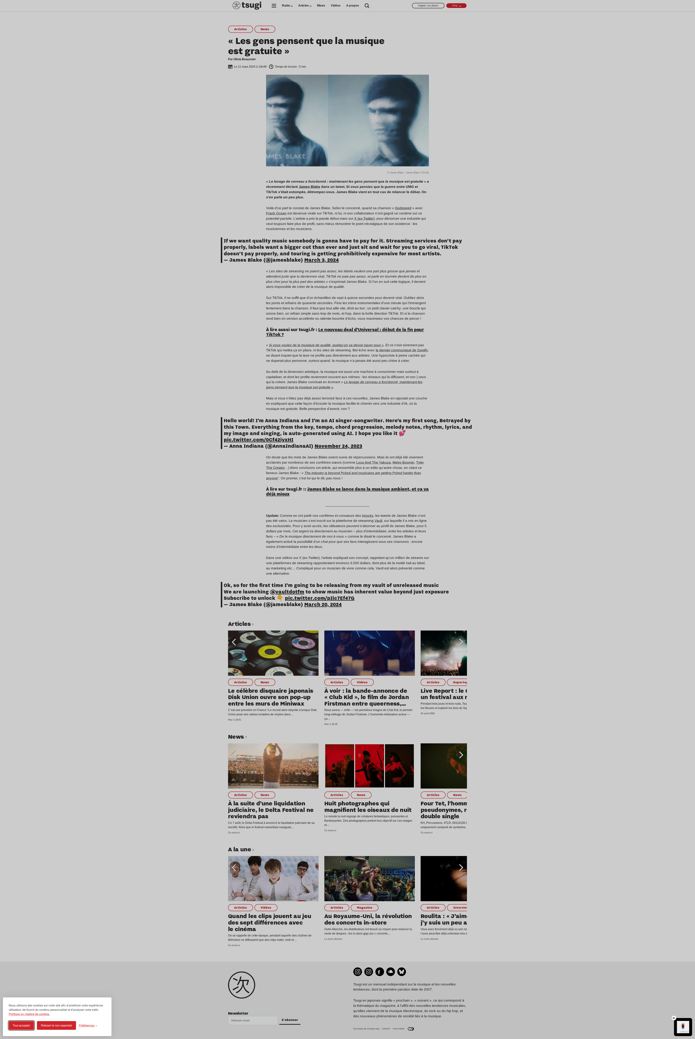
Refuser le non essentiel (56, 1025)
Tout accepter (21, 1025)
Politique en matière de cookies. (29, 1014)
